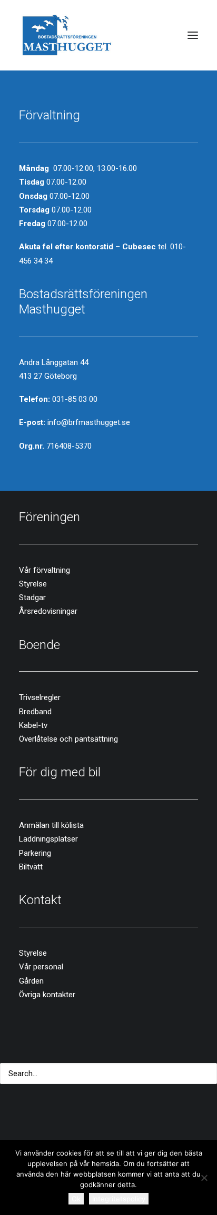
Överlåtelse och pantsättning (68, 739)
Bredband (35, 711)
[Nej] (204, 1177)
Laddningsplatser (48, 839)
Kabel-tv (33, 725)
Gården (31, 981)
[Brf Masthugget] (67, 35)
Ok (76, 1198)
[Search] (108, 1073)
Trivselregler (40, 697)
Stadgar (32, 597)
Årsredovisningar (48, 611)
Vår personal (41, 966)
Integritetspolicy (118, 1198)
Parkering (35, 853)
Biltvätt (31, 867)
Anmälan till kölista (51, 825)
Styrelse (33, 584)
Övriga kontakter (47, 994)
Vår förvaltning (44, 570)
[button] (193, 35)
